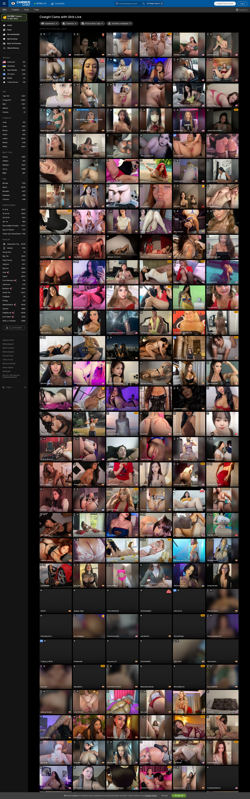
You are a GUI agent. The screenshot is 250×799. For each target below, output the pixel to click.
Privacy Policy (8, 356)
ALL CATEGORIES (15, 328)
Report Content (8, 348)
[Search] (143, 3)
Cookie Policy (151, 796)
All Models (7, 371)
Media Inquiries (8, 352)
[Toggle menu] (4, 3)
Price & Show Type (92, 24)
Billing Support (8, 344)
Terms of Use (8, 360)
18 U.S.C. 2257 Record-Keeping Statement (11, 376)
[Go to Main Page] (20, 3)
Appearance (50, 24)
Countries (70, 24)
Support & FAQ (8, 340)
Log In (242, 4)
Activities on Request (120, 24)
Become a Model (9, 364)
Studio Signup (8, 367)
